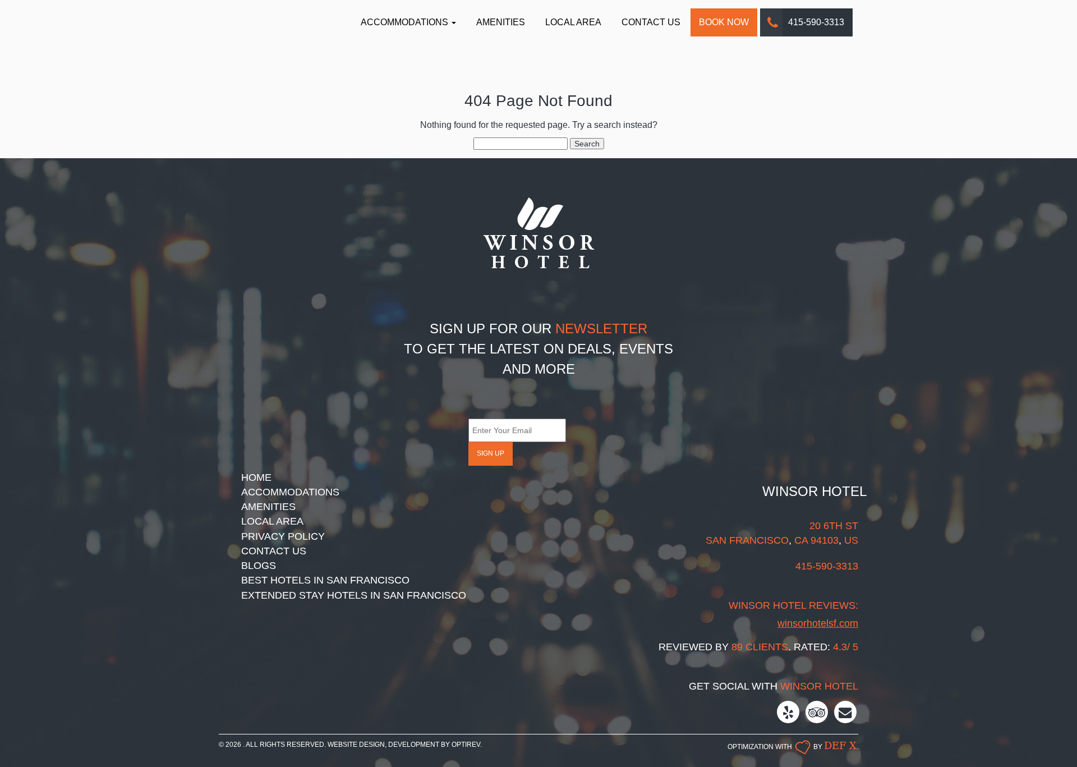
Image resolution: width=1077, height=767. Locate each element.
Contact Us (651, 22)
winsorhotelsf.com (817, 623)
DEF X (840, 745)
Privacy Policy (283, 536)
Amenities (500, 22)
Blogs (258, 565)
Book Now (724, 22)
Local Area (573, 22)
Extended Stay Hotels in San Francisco (353, 595)
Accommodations (405, 22)
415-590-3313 (816, 22)
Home (256, 477)
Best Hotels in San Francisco (325, 580)
